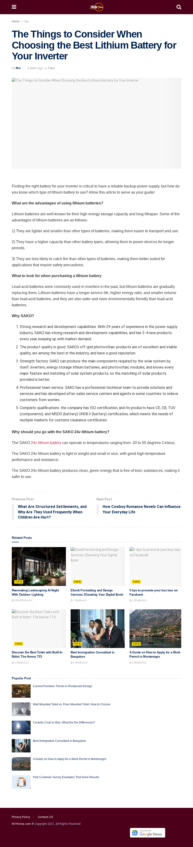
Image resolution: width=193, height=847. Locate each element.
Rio (18, 68)
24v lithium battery (46, 443)
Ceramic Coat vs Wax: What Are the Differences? (64, 722)
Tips (26, 21)
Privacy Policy (21, 817)
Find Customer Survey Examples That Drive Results (66, 777)
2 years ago (139, 600)
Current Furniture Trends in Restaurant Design (62, 686)
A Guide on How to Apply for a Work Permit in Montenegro (69, 759)
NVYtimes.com (21, 824)
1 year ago (80, 600)
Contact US (45, 817)
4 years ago (35, 68)
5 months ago (23, 600)
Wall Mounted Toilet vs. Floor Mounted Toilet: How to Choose (71, 704)
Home (15, 21)
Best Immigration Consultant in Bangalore (60, 741)
